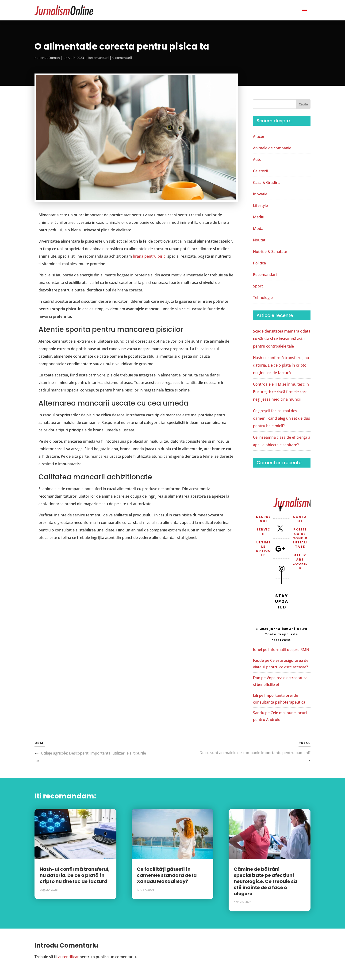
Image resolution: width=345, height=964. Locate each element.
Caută (303, 104)
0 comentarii (122, 57)
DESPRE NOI (263, 519)
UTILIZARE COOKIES (299, 561)
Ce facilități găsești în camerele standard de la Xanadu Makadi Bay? (167, 875)
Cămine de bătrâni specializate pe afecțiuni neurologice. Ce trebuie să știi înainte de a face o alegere (265, 881)
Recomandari (98, 57)
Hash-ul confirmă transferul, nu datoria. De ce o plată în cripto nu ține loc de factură (281, 365)
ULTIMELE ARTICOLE (263, 548)
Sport (258, 286)
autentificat (68, 956)
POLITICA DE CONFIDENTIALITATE (300, 538)
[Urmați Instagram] (282, 569)
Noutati (259, 240)
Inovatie (260, 194)
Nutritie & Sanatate (270, 251)
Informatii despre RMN (288, 649)
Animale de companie (272, 148)
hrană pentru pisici (149, 256)
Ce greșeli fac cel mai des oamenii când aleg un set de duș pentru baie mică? (281, 418)
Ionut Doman (49, 57)
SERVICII (263, 531)
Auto (257, 159)
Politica (259, 263)
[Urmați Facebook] (280, 508)
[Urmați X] (280, 529)
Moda (258, 228)
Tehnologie (263, 297)
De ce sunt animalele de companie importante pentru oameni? (254, 752)
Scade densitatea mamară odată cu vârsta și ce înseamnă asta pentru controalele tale (281, 339)
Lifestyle (260, 205)
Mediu (258, 217)
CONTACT (300, 519)
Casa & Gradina (266, 182)
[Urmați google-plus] (280, 549)
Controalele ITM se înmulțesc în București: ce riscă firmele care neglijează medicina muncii (281, 392)
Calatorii (260, 171)
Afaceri (259, 136)
